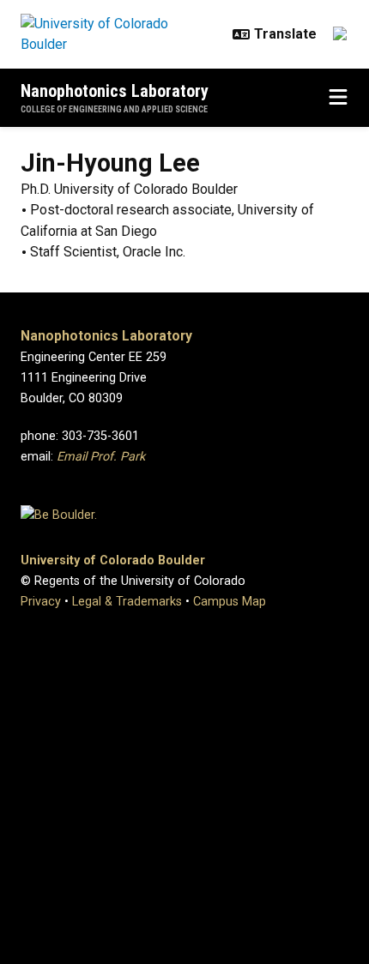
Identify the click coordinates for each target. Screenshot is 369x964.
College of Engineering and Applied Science (114, 109)
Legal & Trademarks (127, 601)
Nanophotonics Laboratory (115, 91)
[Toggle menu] (338, 98)
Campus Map (229, 601)
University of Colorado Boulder (113, 560)
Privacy (41, 601)
